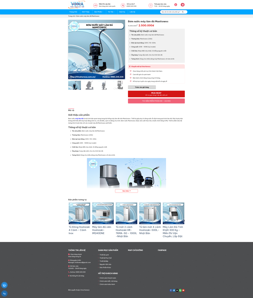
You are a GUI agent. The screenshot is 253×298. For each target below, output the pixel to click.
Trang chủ (71, 16)
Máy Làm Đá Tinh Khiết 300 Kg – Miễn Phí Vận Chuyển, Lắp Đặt (173, 231)
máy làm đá (79, 118)
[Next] (121, 49)
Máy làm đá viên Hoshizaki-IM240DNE (101, 230)
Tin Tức (110, 12)
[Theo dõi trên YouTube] (183, 290)
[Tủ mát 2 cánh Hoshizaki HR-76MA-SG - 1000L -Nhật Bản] (126, 213)
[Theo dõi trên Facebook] (170, 290)
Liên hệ (132, 12)
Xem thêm (125, 191)
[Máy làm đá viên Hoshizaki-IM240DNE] (103, 213)
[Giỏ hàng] (183, 4)
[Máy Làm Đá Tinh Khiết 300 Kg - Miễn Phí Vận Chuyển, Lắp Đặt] (173, 213)
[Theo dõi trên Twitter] (174, 290)
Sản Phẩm (98, 12)
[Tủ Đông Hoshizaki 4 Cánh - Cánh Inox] (79, 213)
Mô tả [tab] (71, 110)
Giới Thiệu (86, 12)
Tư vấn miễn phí (156, 101)
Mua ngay (156, 93)
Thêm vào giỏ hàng (142, 87)
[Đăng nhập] (175, 4)
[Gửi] (183, 12)
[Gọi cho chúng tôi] (180, 290)
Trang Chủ (73, 12)
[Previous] (72, 49)
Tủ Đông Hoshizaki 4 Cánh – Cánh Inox (79, 230)
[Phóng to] (70, 77)
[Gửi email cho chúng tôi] (177, 290)
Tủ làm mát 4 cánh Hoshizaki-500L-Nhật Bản (150, 230)
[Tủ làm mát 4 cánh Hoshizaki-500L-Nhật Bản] (150, 213)
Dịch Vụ (122, 12)
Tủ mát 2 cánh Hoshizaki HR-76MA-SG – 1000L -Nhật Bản (126, 231)
